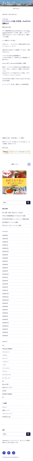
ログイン (4, 407)
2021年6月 (5, 280)
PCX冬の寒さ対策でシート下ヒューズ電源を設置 (15, 219)
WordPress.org (6, 416)
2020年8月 (5, 306)
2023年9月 (5, 254)
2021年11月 (5, 274)
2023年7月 (5, 261)
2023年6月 (5, 264)
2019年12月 (5, 322)
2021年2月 (5, 287)
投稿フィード (6, 410)
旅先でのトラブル (7, 387)
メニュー (17, 8)
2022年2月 (5, 271)
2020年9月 (5, 303)
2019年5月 (5, 335)
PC (3, 345)
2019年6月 (5, 332)
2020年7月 (5, 309)
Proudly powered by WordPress (10, 457)
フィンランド (6, 368)
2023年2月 (5, 267)
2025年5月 (5, 235)
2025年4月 (5, 238)
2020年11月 (5, 297)
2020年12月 (5, 293)
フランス (4, 371)
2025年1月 (5, 245)
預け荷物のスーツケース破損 (10, 222)
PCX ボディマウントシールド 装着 (11, 225)
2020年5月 (5, 316)
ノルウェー (5, 361)
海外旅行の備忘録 (7, 394)
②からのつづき (6, 27)
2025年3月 (5, 242)
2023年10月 (5, 251)
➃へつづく (5, 147)
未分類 (4, 390)
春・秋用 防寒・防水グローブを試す (12, 212)
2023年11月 (5, 248)
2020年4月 (5, 319)
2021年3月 (5, 284)
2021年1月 (5, 290)
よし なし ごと (9, 2)
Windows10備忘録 (7, 348)
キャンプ (4, 358)
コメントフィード (7, 413)
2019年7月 (5, 329)
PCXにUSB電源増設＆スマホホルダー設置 (13, 215)
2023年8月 (5, 258)
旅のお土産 (5, 384)
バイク (4, 365)
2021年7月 (5, 277)
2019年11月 (5, 326)
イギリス (4, 355)
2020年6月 (5, 313)
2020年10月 (5, 300)
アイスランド (6, 352)
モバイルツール (6, 374)
